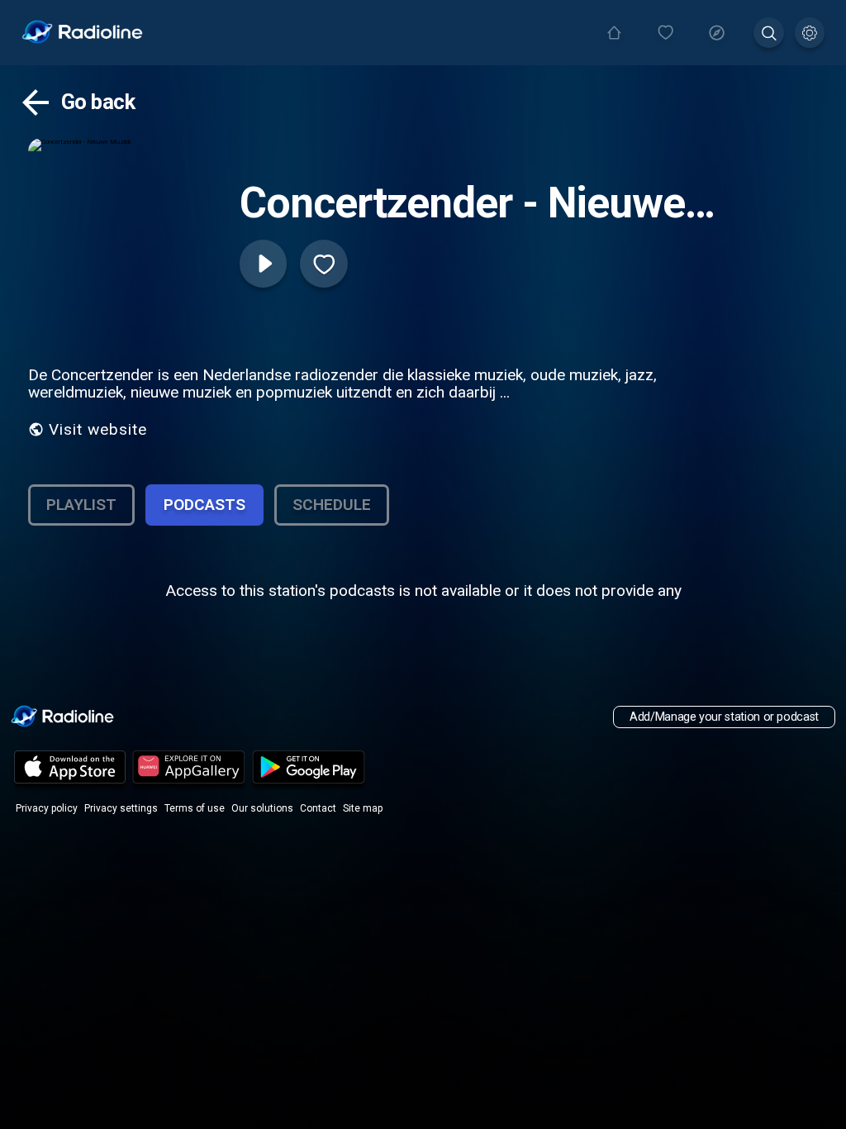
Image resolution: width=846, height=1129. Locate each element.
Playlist (81, 504)
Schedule (331, 504)
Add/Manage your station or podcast (724, 717)
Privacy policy (47, 808)
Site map (363, 808)
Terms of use (194, 808)
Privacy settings (121, 808)
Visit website (98, 429)
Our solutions (262, 808)
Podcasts (204, 504)
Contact (318, 808)
